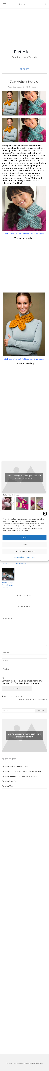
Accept (24, 537)
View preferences (24, 551)
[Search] (45, 4)
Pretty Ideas (24, 52)
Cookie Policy (19, 557)
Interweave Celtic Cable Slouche (36, 514)
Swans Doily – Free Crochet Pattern (7, 585)
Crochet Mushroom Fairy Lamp (15, 766)
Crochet (24, 69)
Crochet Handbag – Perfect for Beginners (19, 776)
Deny (24, 544)
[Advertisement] (24, 26)
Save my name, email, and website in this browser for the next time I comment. (22, 682)
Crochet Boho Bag (10, 781)
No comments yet (23, 595)
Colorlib (23, 1063)
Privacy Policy (30, 557)
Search (41, 710)
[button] (44, 513)
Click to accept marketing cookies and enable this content (24, 477)
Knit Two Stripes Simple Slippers (22, 514)
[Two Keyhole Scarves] (24, 103)
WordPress (39, 1063)
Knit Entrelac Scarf (13, 696)
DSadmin (35, 87)
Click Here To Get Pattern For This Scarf (24, 234)
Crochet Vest (7, 786)
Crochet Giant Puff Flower (8, 513)
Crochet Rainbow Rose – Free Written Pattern (21, 771)
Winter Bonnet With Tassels (32, 699)
